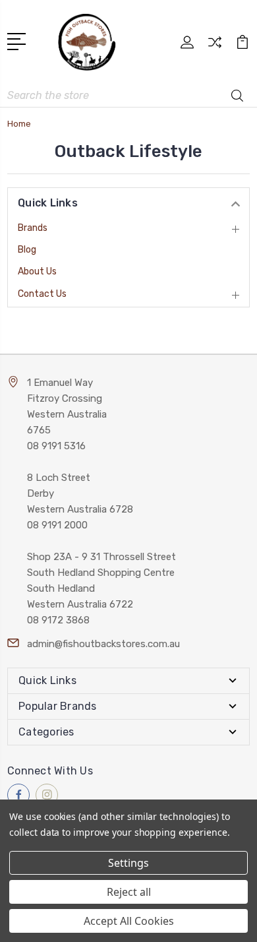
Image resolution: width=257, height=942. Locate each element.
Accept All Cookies (129, 921)
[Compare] (215, 46)
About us (37, 271)
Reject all (129, 892)
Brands (32, 228)
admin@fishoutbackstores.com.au (103, 644)
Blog (27, 249)
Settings (128, 863)
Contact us (42, 293)
